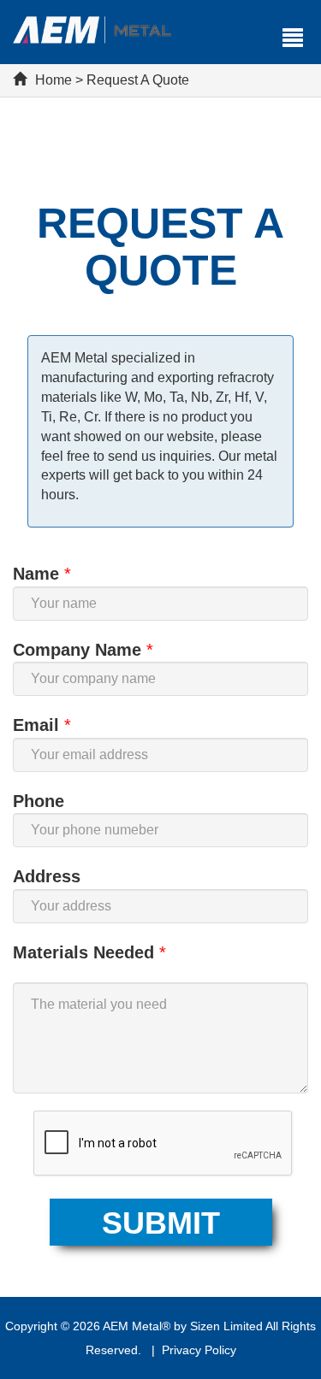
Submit (161, 1223)
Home (53, 80)
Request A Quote (137, 80)
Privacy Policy (199, 1350)
